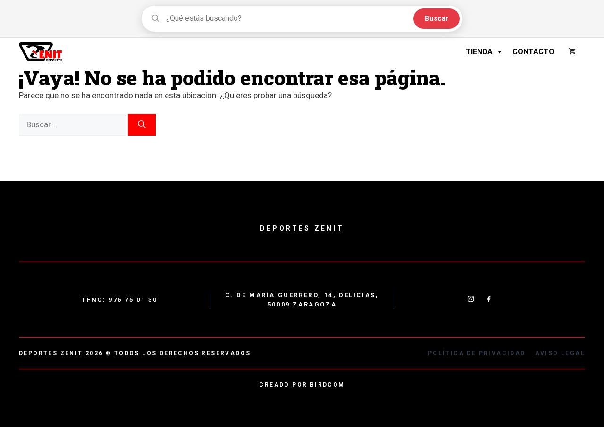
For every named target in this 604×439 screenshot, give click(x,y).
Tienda (479, 51)
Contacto (533, 51)
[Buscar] (142, 125)
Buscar (436, 18)
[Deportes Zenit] (40, 52)
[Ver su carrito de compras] (572, 52)
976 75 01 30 (133, 299)
